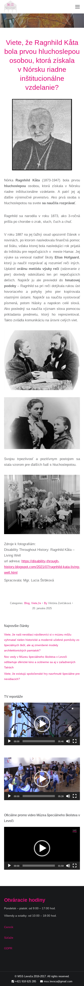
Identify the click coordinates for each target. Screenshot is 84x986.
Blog (27, 603)
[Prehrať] (9, 741)
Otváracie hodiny (24, 900)
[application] (42, 724)
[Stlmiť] (68, 741)
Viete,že (36, 603)
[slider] (39, 741)
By (57, 603)
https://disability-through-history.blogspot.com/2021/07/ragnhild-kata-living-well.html (42, 567)
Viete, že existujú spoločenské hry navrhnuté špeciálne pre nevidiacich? (42, 676)
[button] (42, 724)
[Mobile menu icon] (77, 6)
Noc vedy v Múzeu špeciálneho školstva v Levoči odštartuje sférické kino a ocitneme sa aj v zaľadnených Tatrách (39, 662)
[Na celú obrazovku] (75, 741)
